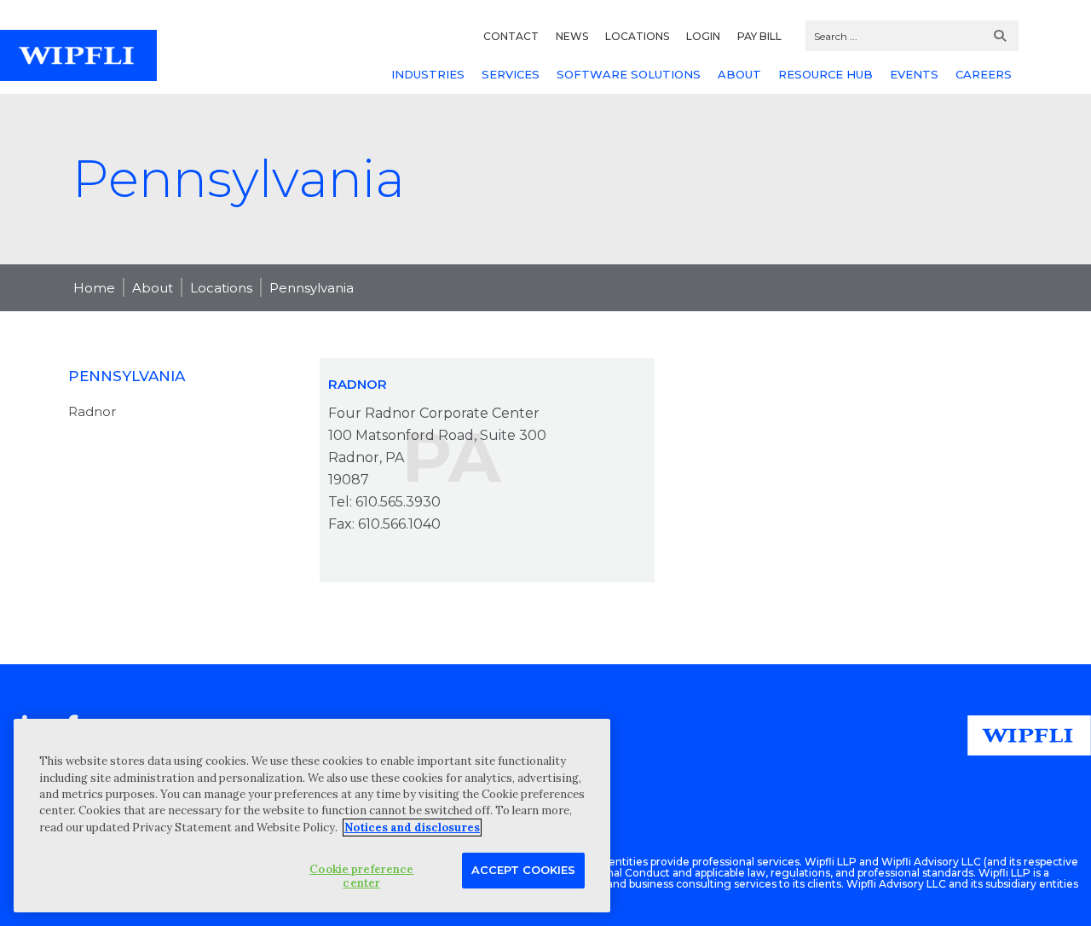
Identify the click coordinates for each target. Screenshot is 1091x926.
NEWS (572, 36)
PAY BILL (759, 36)
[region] (312, 815)
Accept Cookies (523, 870)
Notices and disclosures (412, 827)
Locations (221, 288)
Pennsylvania (311, 288)
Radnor (92, 411)
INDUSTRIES (428, 74)
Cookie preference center (361, 876)
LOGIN (703, 36)
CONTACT (511, 36)
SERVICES (511, 74)
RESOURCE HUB (825, 74)
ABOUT (739, 74)
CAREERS (983, 74)
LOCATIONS (637, 36)
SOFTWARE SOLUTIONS (629, 74)
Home (94, 288)
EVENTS (914, 74)
